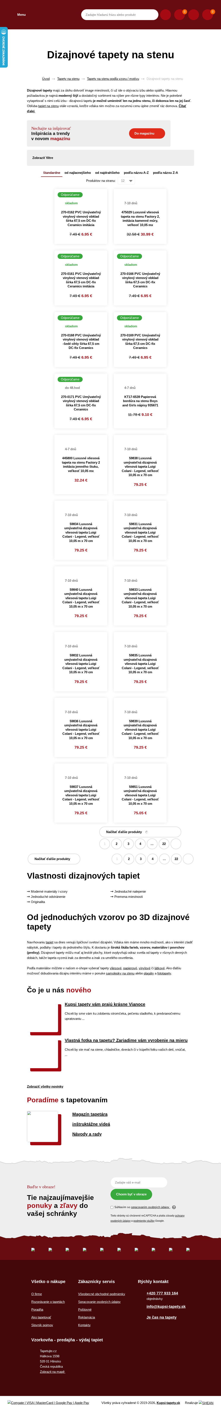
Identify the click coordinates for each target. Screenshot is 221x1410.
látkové (160, 968)
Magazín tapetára (89, 1114)
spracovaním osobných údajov (150, 1207)
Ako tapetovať (41, 1317)
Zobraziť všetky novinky (45, 1086)
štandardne (51, 172)
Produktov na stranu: (100, 180)
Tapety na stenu (68, 79)
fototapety (164, 973)
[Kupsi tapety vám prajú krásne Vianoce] (42, 1031)
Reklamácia (86, 1317)
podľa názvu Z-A (165, 172)
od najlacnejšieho (78, 172)
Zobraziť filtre (42, 158)
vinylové (144, 968)
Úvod (46, 79)
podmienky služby (144, 1220)
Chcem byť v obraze (131, 1194)
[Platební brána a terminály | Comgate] (52, 1403)
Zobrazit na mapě (52, 1372)
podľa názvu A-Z (136, 172)
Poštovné (85, 1309)
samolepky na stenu (120, 973)
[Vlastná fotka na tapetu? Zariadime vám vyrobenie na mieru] (42, 1067)
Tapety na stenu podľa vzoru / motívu (113, 79)
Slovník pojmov (42, 1325)
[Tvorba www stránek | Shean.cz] (206, 1403)
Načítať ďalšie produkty (124, 832)
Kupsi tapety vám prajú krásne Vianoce (105, 1004)
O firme (36, 1294)
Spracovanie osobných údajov (99, 1302)
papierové (130, 968)
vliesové (116, 968)
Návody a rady (87, 1134)
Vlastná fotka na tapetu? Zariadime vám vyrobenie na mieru (126, 1040)
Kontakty (84, 1325)
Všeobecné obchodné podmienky (101, 1294)
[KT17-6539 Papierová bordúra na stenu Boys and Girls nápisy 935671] (140, 376)
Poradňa (37, 1309)
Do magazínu (144, 133)
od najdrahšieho (107, 172)
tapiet (49, 942)
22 (164, 844)
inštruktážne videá (91, 1124)
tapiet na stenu (48, 106)
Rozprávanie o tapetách (48, 1302)
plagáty (149, 973)
